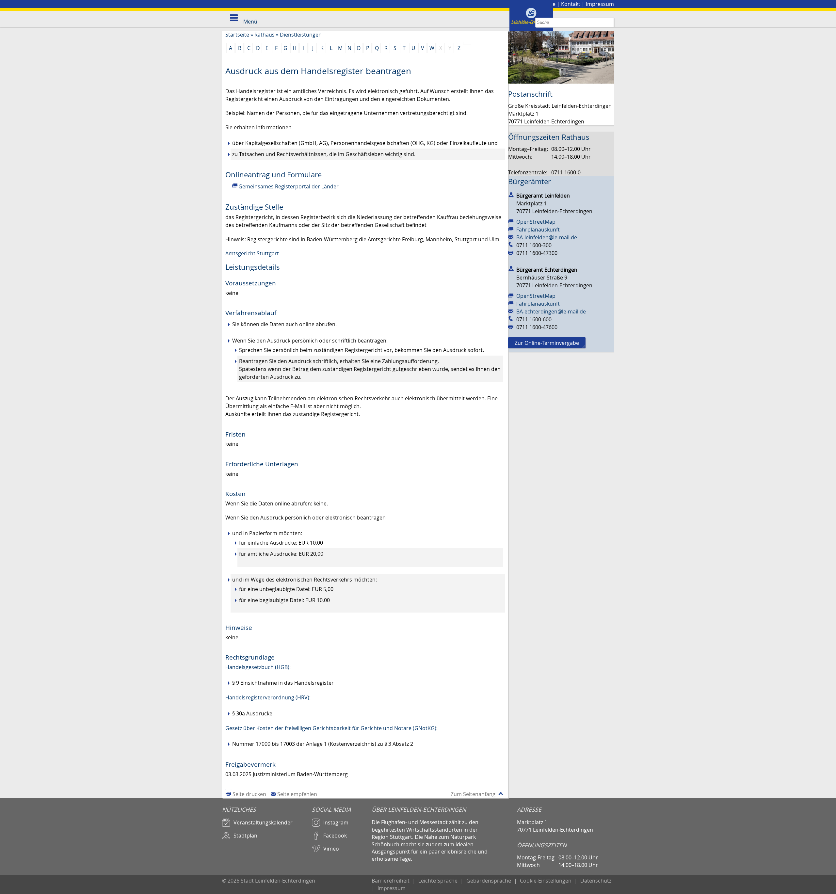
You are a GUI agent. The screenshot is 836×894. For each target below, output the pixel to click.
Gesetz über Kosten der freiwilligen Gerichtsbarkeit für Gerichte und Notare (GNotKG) (330, 728)
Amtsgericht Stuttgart (252, 253)
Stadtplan (245, 835)
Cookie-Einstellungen (545, 880)
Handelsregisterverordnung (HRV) (267, 697)
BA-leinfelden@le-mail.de (546, 237)
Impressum (600, 4)
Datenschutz (595, 880)
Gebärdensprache (488, 880)
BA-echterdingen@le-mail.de (551, 311)
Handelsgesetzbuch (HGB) (257, 667)
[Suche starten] (609, 22)
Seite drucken (249, 794)
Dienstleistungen (301, 34)
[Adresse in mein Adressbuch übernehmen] (511, 194)
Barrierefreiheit (391, 880)
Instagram (335, 822)
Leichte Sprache (438, 880)
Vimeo (331, 848)
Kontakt (570, 4)
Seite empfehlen (297, 794)
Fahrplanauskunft (538, 229)
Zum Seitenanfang (473, 794)
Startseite (237, 34)
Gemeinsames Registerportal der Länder (288, 186)
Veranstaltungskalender (263, 822)
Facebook (335, 835)
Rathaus (264, 34)
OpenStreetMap (535, 221)
